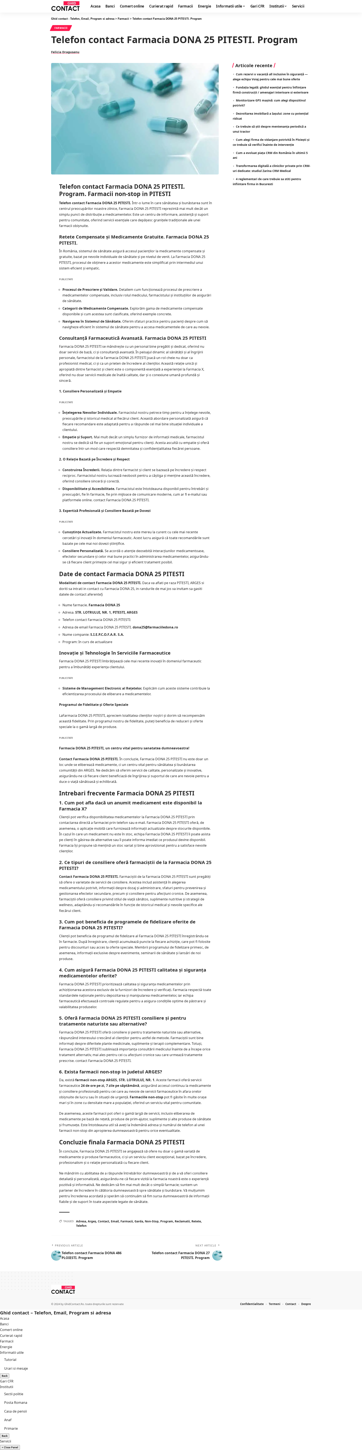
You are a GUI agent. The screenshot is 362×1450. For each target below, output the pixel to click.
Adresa (81, 1221)
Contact (103, 1221)
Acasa (4, 1318)
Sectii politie (13, 1394)
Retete (196, 1221)
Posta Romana (15, 1402)
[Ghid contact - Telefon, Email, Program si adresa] (65, 6)
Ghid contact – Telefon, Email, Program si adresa (55, 1312)
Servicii (5, 1441)
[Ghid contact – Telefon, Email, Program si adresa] (63, 1290)
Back (5, 1376)
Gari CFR (6, 1381)
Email (115, 1221)
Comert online (11, 1329)
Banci (4, 1324)
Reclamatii (182, 1221)
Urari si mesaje (16, 1368)
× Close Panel (10, 1447)
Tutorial (10, 1359)
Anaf (8, 1420)
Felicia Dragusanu (65, 52)
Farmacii (60, 27)
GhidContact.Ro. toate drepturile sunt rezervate (94, 1304)
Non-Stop (152, 1221)
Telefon (81, 1226)
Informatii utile (12, 1352)
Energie (6, 1347)
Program (166, 1221)
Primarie (11, 1428)
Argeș (92, 1221)
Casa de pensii (15, 1411)
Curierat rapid (11, 1335)
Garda (138, 1221)
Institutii (6, 1387)
